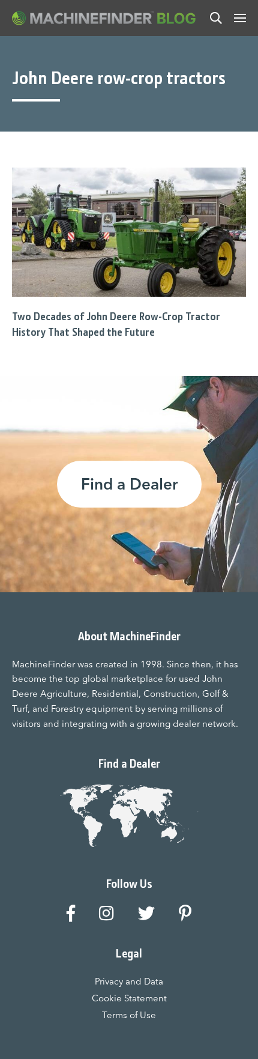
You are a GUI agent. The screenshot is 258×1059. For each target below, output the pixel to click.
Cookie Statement (129, 998)
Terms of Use (129, 1015)
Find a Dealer (129, 484)
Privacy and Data (129, 981)
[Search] (216, 18)
